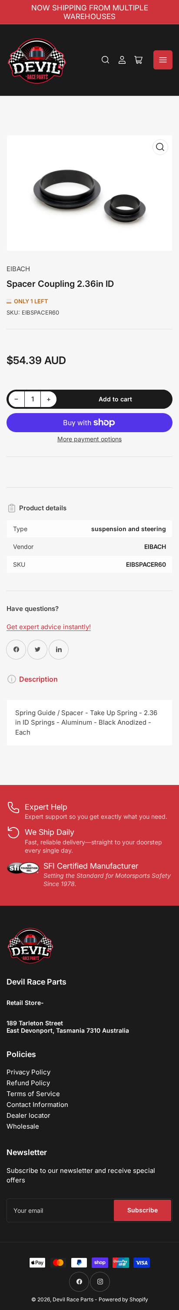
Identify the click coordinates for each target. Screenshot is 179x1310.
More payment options (89, 439)
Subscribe (142, 1210)
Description (38, 679)
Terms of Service (33, 1094)
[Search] (105, 59)
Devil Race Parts (73, 1299)
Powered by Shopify (123, 1299)
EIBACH (18, 269)
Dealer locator (28, 1115)
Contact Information (37, 1104)
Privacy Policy (28, 1072)
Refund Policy (28, 1083)
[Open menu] (162, 59)
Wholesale (23, 1126)
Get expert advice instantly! (49, 627)
